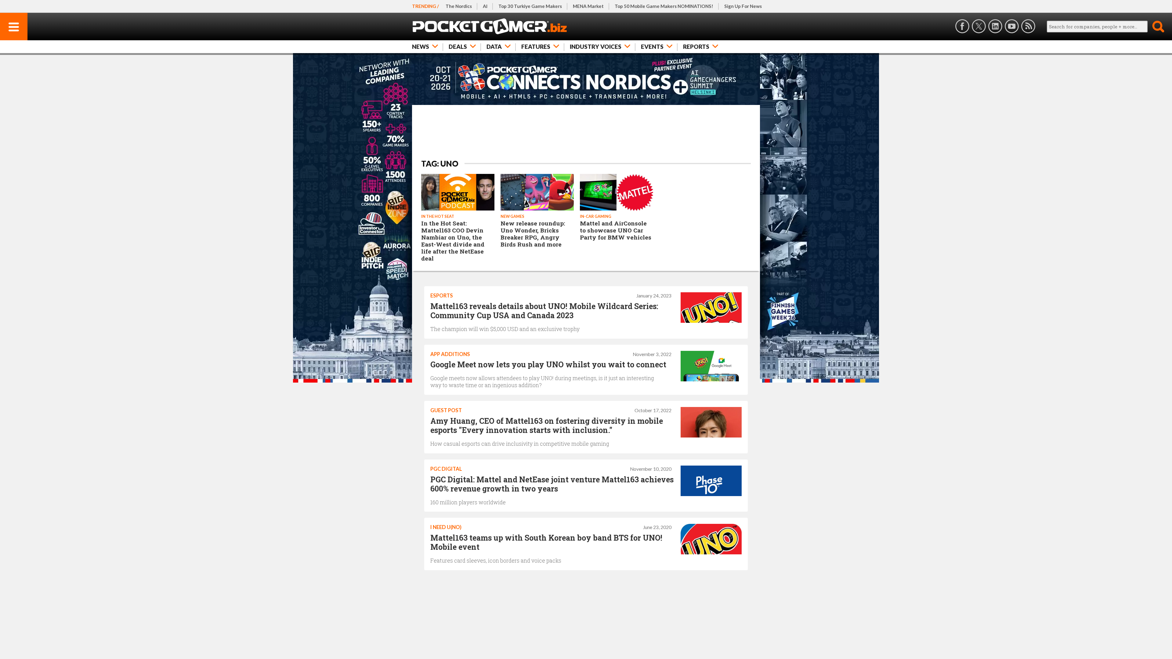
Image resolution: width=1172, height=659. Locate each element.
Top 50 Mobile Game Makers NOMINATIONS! (664, 6)
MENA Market (588, 6)
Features (535, 46)
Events (652, 46)
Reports (696, 46)
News (420, 46)
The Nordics (459, 6)
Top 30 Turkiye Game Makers (530, 6)
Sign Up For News (743, 6)
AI (485, 6)
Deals (458, 46)
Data (494, 46)
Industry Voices (595, 46)
